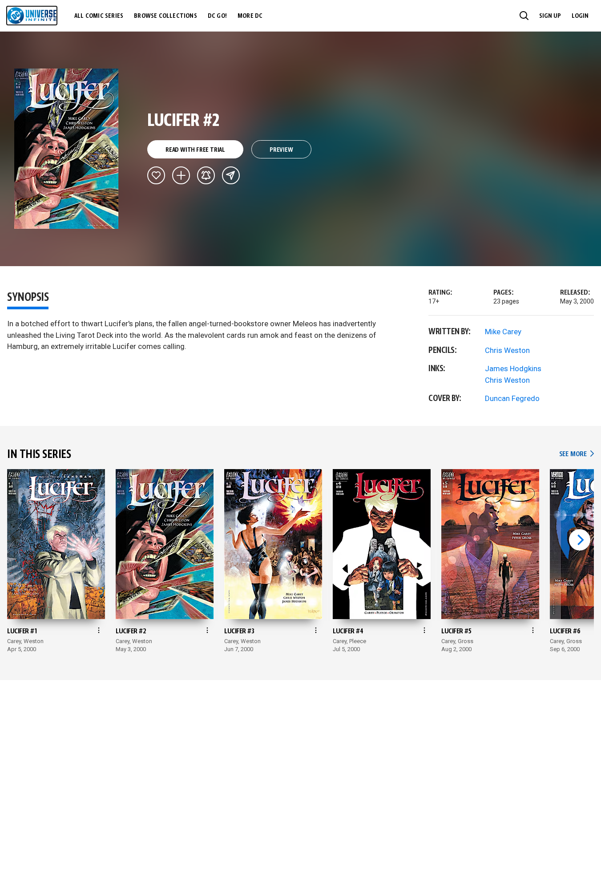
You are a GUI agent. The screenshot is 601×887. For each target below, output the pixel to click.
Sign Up (550, 16)
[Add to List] (181, 175)
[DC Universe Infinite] (31, 15)
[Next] (579, 540)
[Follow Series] (206, 175)
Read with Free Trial (195, 150)
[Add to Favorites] (156, 175)
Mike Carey (503, 331)
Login (580, 16)
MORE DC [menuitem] (250, 16)
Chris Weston (507, 350)
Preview (281, 150)
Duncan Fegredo (512, 398)
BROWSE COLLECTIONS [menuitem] (165, 16)
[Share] (231, 175)
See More (576, 454)
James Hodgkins (513, 368)
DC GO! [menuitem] (217, 16)
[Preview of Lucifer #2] (66, 149)
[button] (524, 15)
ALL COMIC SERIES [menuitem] (98, 16)
